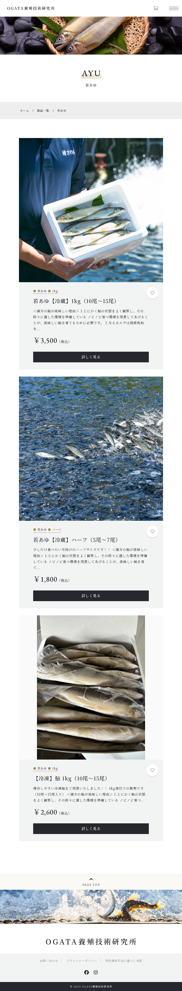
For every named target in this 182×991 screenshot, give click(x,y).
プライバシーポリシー (81, 961)
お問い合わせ (49, 961)
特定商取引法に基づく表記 (123, 961)
